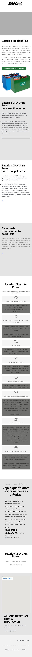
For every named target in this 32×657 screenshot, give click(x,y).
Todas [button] (7, 561)
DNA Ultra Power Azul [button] (16, 565)
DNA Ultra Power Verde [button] (19, 561)
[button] (3, 8)
